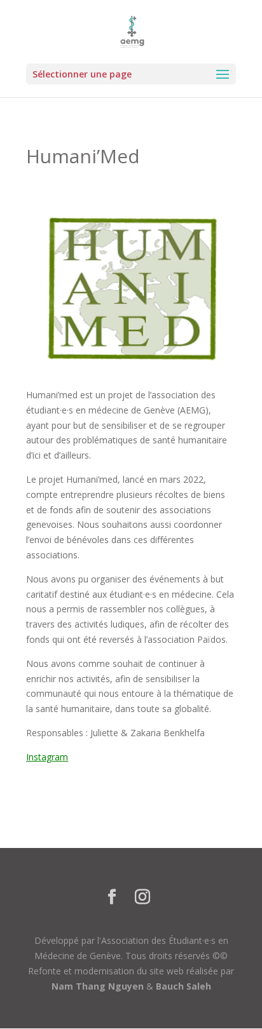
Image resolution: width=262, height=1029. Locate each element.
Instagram (47, 757)
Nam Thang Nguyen (98, 986)
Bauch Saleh (183, 986)
